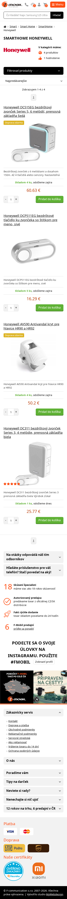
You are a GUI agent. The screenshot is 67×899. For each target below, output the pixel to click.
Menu (59, 4)
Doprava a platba (18, 725)
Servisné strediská (19, 738)
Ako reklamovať (17, 742)
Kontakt (13, 721)
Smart (13, 26)
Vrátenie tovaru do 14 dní (23, 746)
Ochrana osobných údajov (24, 750)
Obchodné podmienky (21, 729)
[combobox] (33, 81)
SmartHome (45, 26)
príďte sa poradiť (24, 628)
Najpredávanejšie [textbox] (16, 80)
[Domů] (4, 26)
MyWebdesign (54, 894)
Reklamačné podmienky (22, 733)
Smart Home (27, 26)
